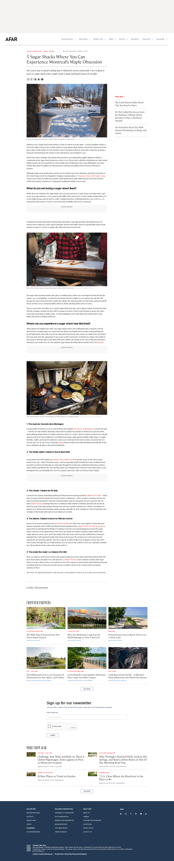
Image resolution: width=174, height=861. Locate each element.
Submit (53, 735)
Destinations (67, 39)
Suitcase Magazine (33, 832)
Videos (29, 824)
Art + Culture (32, 671)
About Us (86, 813)
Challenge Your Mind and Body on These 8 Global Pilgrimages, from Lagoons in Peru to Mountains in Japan (61, 759)
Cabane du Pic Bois (93, 495)
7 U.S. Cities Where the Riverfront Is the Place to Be (121, 778)
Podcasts (146, 39)
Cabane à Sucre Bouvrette (62, 459)
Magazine (160, 39)
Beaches (111, 631)
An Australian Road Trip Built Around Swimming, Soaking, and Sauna (130, 130)
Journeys (135, 39)
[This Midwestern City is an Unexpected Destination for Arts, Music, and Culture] (46, 658)
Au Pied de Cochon (62, 523)
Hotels (122, 39)
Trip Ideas (83, 39)
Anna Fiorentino (121, 766)
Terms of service (61, 832)
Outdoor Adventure (35, 631)
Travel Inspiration (34, 51)
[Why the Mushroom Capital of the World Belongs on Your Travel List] (87, 618)
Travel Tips (98, 39)
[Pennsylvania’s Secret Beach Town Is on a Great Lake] (127, 618)
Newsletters (31, 820)
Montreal (99, 342)
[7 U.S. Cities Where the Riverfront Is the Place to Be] (92, 774)
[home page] (11, 39)
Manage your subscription (64, 820)
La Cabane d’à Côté (69, 559)
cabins (60, 442)
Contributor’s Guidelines (92, 820)
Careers (86, 816)
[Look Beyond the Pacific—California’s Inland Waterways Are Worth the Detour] (127, 658)
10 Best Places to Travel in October (57, 776)
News (111, 39)
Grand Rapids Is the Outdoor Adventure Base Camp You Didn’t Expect (87, 676)
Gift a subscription (61, 816)
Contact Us (87, 832)
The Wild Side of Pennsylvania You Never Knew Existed (43, 636)
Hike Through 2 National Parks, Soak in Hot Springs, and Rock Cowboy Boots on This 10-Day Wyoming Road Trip (123, 759)
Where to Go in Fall (45, 772)
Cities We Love (73, 631)
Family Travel (49, 51)
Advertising (87, 824)
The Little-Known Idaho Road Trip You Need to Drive (129, 104)
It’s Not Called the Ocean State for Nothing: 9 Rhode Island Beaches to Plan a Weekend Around (129, 116)
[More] (75, 39)
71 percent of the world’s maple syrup (91, 176)
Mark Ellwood (59, 780)
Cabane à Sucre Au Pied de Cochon (90, 526)
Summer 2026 (104, 772)
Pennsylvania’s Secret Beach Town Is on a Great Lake (127, 636)
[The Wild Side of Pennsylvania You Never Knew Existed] (46, 618)
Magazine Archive (61, 824)
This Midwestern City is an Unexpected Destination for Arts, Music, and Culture (45, 676)
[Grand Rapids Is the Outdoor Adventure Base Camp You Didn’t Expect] (87, 658)
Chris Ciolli (58, 766)
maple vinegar (36, 503)
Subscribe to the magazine (64, 813)
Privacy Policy (88, 828)
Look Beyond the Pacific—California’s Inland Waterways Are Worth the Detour (127, 676)
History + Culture (45, 753)
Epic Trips (112, 671)
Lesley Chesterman (37, 587)
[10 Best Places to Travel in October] (31, 774)
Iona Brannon (120, 783)
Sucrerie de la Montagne (83, 429)
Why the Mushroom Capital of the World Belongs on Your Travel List (84, 636)
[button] (43, 854)
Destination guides (33, 813)
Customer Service (61, 828)
